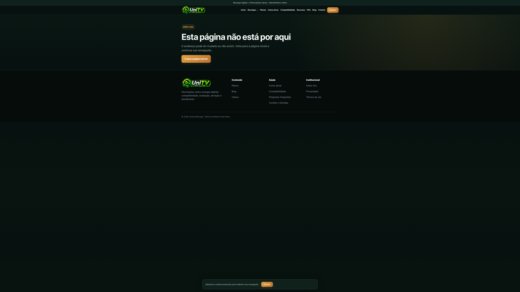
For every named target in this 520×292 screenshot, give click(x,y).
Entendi (267, 284)
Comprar (332, 10)
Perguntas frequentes (280, 97)
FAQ (309, 10)
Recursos (301, 10)
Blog (314, 10)
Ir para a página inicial (196, 58)
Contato (321, 10)
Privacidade (312, 91)
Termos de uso (313, 97)
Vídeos (235, 97)
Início (243, 10)
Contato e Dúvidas (278, 102)
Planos (263, 10)
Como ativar (273, 10)
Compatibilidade (287, 10)
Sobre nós (311, 85)
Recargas (253, 10)
